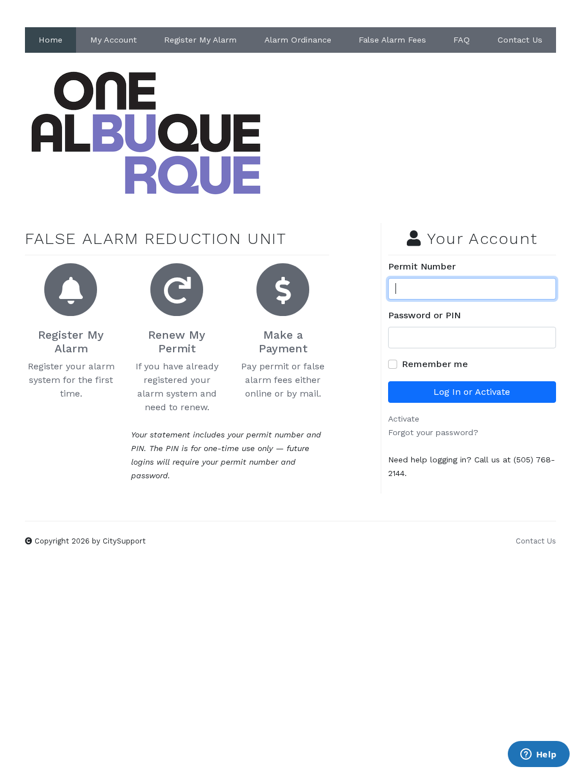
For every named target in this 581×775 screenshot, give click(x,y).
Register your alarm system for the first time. (71, 363)
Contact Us (520, 39)
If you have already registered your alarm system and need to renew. (177, 370)
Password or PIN (424, 315)
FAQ (461, 39)
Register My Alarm (200, 39)
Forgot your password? (433, 432)
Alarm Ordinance (297, 39)
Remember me (435, 364)
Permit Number (422, 266)
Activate (403, 418)
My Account (113, 39)
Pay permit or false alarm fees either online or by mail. (283, 363)
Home (50, 39)
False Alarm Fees (392, 39)
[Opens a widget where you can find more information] (538, 755)
